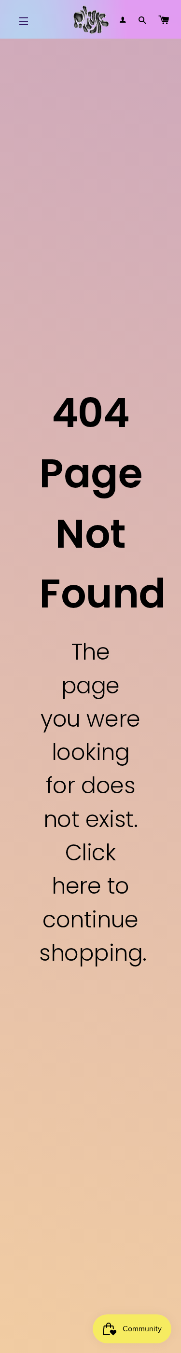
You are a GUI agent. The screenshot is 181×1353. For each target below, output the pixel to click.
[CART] (163, 19)
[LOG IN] (123, 19)
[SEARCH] (142, 19)
